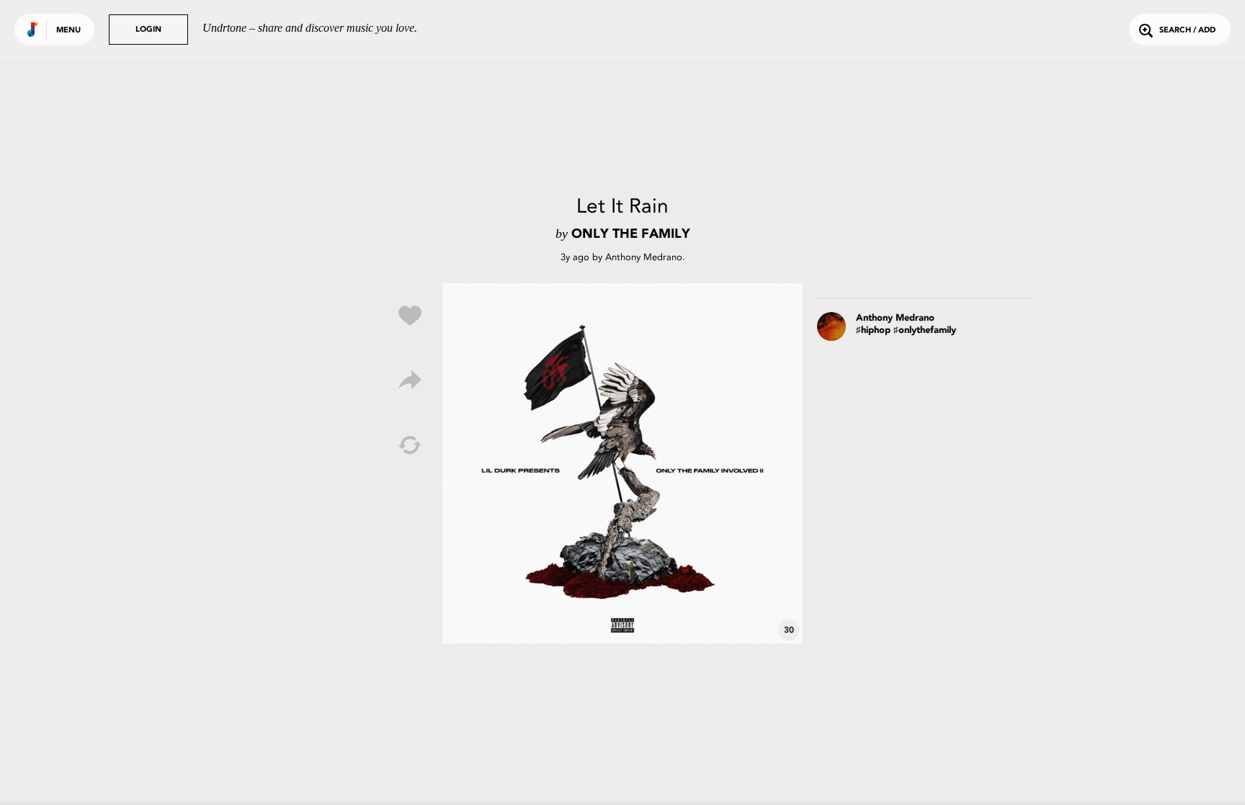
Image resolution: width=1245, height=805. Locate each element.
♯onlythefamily (924, 330)
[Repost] (410, 445)
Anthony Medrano (643, 257)
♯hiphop (873, 330)
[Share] (410, 380)
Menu (68, 31)
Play (622, 463)
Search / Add (1187, 31)
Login (148, 30)
